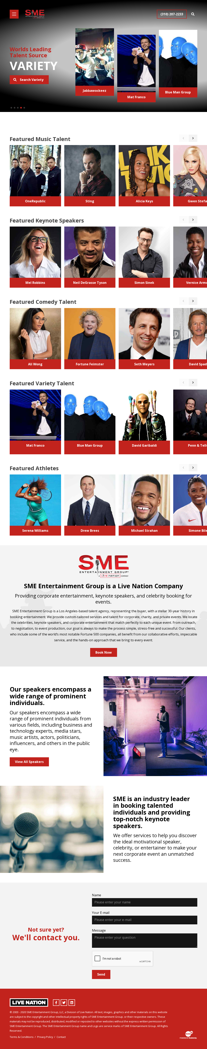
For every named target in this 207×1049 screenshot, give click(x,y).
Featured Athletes (34, 468)
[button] (11, 108)
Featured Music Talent (40, 139)
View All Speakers (29, 762)
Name (96, 895)
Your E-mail (100, 912)
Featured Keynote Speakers (47, 220)
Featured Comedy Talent (43, 301)
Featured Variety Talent (42, 383)
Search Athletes (32, 79)
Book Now (103, 652)
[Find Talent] (192, 14)
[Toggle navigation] (14, 14)
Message (99, 930)
